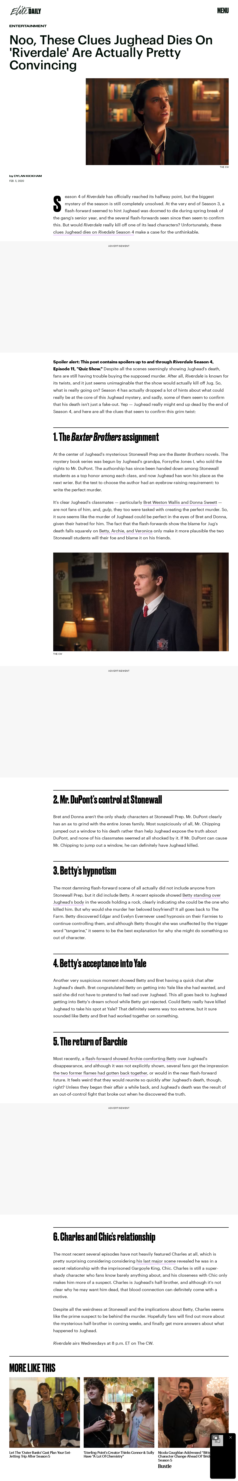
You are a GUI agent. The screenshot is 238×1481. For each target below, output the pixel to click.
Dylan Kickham (28, 176)
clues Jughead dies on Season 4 (93, 231)
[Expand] (215, 1437)
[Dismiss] (230, 1437)
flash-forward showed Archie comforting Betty (131, 1058)
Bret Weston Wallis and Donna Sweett (180, 502)
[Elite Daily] (25, 10)
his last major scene (156, 1260)
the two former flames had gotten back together (100, 1072)
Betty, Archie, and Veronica (125, 530)
